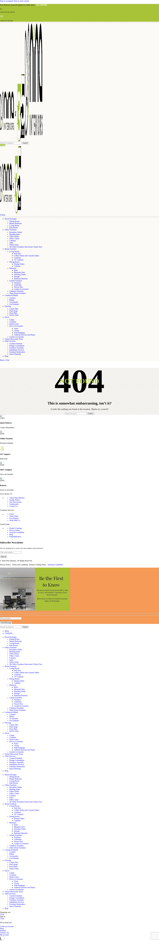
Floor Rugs (13, 311)
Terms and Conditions (20, 565)
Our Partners (14, 518)
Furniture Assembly (16, 348)
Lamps (11, 320)
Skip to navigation (7, 1)
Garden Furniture (15, 281)
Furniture (17, 283)
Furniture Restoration (17, 352)
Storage (17, 277)
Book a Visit (4, 360)
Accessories (13, 302)
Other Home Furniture (17, 293)
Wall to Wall (13, 315)
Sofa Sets (17, 254)
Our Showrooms (15, 502)
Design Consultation (16, 346)
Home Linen (14, 324)
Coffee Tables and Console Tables (26, 256)
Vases (16, 329)
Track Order (13, 516)
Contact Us (13, 506)
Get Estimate (14, 304)
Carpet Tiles (13, 309)
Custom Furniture (15, 344)
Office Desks (14, 236)
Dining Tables (19, 264)
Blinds (11, 300)
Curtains (12, 298)
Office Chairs (14, 238)
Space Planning (15, 354)
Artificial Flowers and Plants (24, 335)
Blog (11, 534)
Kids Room (13, 228)
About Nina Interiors (17, 498)
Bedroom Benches (21, 279)
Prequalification (15, 537)
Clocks (16, 331)
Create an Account (7, 926)
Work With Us (14, 520)
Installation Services (16, 350)
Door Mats (13, 313)
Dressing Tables (20, 274)
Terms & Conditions (16, 532)
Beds (16, 270)
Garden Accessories (21, 289)
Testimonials (14, 504)
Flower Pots (18, 287)
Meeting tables (14, 234)
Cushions (17, 258)
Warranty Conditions (55, 565)
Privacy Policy (14, 530)
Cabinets (12, 241)
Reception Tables (15, 232)
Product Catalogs (15, 528)
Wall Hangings (19, 333)
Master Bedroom (15, 223)
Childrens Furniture (16, 291)
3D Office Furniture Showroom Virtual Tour (25, 247)
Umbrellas (18, 285)
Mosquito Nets (19, 272)
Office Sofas (14, 245)
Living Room (14, 225)
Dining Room (14, 221)
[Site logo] (12, 141)
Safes (11, 243)
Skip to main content (21, 1)
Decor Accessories (16, 326)
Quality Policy (14, 500)
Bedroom (12, 268)
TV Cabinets (18, 260)
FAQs (11, 514)
